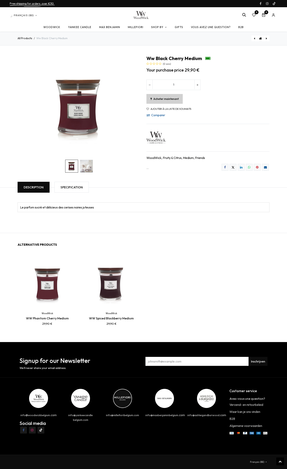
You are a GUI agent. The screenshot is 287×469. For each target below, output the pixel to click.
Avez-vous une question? (247, 399)
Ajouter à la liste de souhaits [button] (171, 109)
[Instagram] (267, 3)
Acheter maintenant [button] (166, 99)
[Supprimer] (149, 85)
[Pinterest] (257, 167)
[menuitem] (51, 27)
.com (165, 415)
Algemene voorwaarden (245, 426)
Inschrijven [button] (258, 361)
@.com (38, 415)
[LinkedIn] (241, 167)
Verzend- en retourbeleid (246, 405)
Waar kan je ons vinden (244, 412)
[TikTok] (274, 3)
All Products (25, 38)
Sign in (273, 15)
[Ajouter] (197, 85)
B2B (232, 419)
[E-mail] (265, 167)
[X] (233, 167)
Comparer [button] (158, 115)
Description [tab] (34, 187)
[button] (244, 15)
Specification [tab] (72, 187)
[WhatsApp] (249, 167)
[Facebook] (260, 3)
